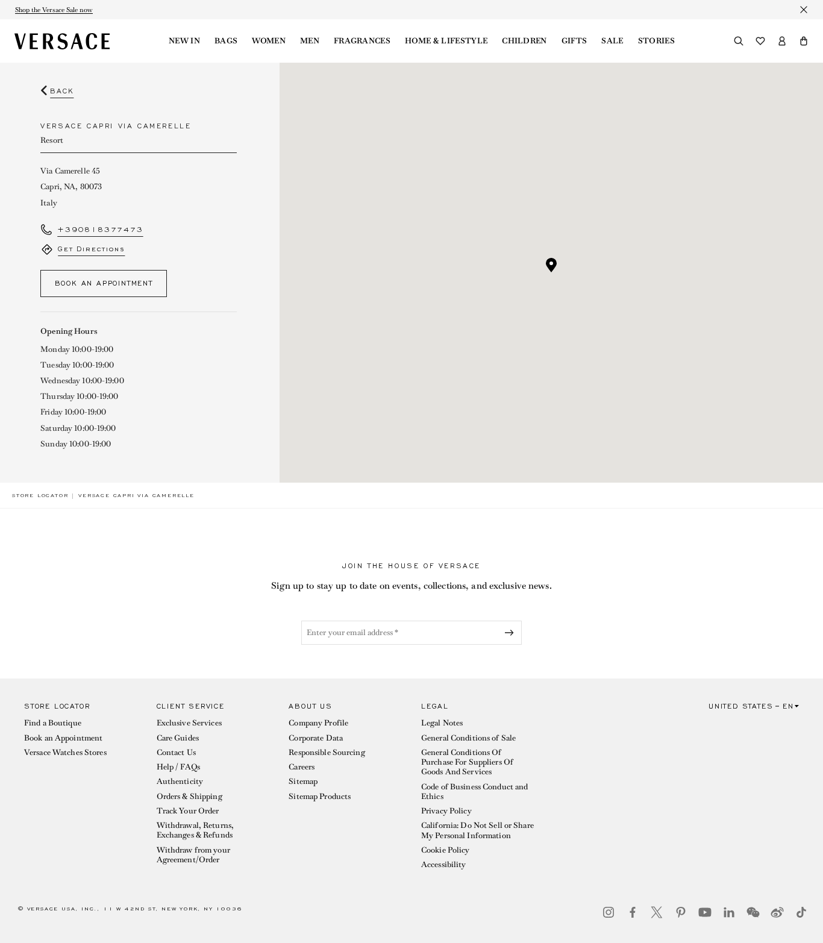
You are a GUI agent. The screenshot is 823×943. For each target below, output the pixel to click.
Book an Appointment (63, 738)
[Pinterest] (681, 912)
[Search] (738, 41)
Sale (612, 41)
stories (656, 41)
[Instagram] (608, 912)
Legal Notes (442, 723)
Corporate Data (316, 738)
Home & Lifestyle (446, 41)
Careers (301, 767)
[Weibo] (777, 912)
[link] (40, 495)
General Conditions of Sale (468, 738)
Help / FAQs (178, 767)
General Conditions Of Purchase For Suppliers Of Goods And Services (467, 762)
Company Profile (318, 723)
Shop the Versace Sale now (54, 9)
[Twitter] (656, 912)
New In (184, 41)
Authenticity (180, 781)
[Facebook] (632, 912)
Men (309, 41)
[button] (804, 41)
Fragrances (362, 41)
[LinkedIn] (729, 912)
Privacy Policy (446, 811)
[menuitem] (184, 41)
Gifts (574, 41)
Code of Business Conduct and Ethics (474, 791)
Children (524, 41)
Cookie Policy (445, 850)
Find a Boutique (52, 723)
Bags (225, 41)
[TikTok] (801, 912)
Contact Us (176, 752)
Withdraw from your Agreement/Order (193, 855)
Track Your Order (188, 811)
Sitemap (303, 781)
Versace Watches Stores (65, 752)
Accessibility (443, 864)
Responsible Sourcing (327, 752)
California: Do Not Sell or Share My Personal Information (477, 830)
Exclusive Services (189, 723)
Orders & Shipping (189, 796)
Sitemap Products (320, 796)
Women (269, 41)
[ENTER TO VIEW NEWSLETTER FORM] (511, 632)
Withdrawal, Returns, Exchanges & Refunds (195, 830)
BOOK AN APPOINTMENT (104, 283)
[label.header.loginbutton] (782, 41)
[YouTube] (705, 912)
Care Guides (178, 738)
